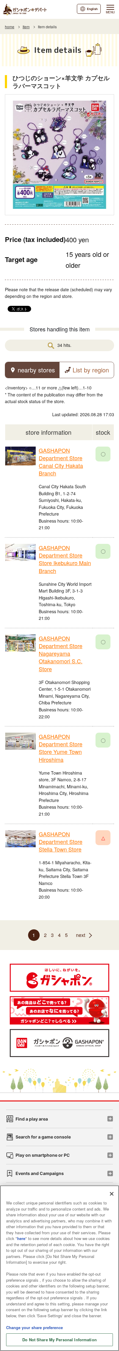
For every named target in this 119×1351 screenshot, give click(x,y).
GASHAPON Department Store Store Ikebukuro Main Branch (65, 559)
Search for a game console (43, 1136)
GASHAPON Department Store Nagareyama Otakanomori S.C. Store (60, 653)
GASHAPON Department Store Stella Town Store (60, 841)
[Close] (111, 1194)
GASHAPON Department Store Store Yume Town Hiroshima (60, 747)
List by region (91, 369)
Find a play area (32, 1118)
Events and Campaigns (40, 1173)
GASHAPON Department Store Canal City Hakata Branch (61, 461)
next (80, 934)
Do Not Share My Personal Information (59, 1339)
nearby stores (36, 369)
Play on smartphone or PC (43, 1155)
